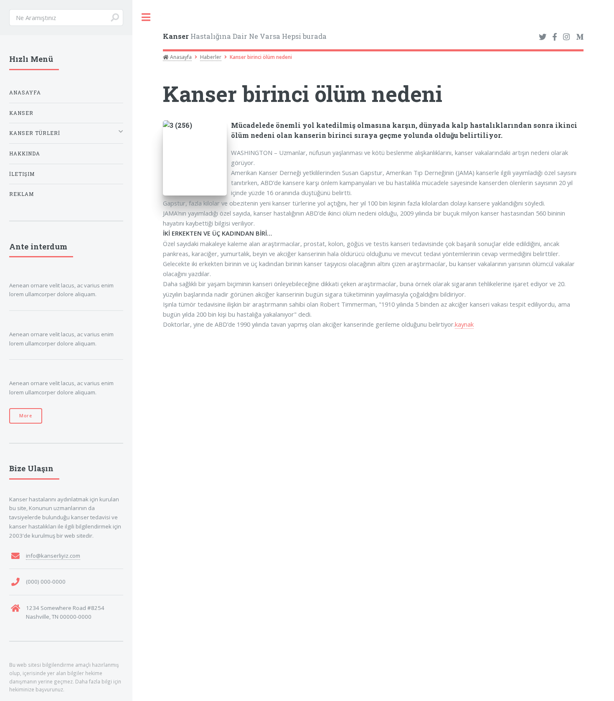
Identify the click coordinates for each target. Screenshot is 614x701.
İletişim (22, 174)
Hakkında (24, 153)
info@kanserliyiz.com (53, 555)
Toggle (146, 17)
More (25, 416)
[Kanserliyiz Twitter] (542, 37)
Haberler (210, 57)
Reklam (21, 194)
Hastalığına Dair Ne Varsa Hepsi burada (245, 36)
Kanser (21, 113)
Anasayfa (180, 57)
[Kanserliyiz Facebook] (554, 37)
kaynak (464, 324)
